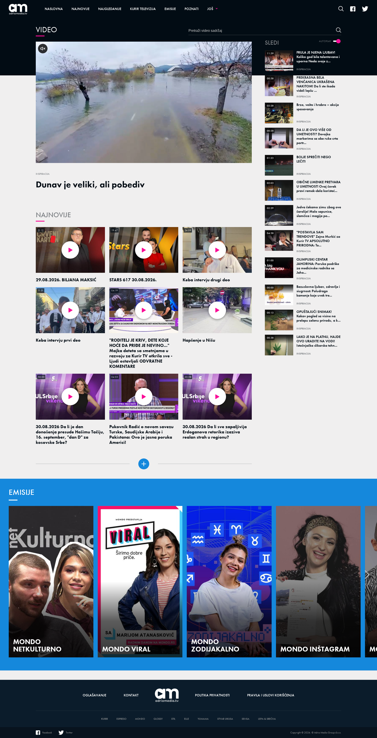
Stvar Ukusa (225, 719)
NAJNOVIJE (53, 214)
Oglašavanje (94, 695)
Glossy (158, 719)
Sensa (245, 719)
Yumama (203, 719)
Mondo (140, 719)
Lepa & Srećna (267, 719)
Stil (173, 719)
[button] (367, 575)
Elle (186, 719)
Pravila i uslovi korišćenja (270, 695)
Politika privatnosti (212, 695)
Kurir (104, 719)
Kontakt (131, 695)
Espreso (121, 719)
